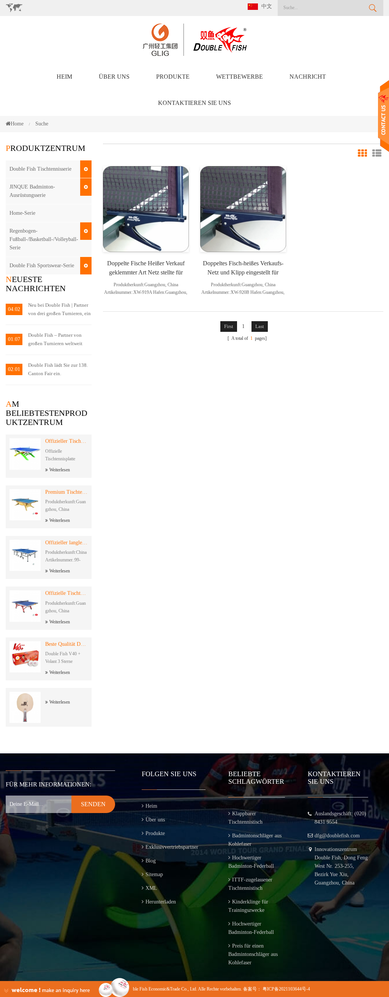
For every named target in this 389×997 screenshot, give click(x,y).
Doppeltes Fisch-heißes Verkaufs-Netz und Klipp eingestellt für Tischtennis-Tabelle (243, 268)
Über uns (114, 76)
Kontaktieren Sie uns (194, 103)
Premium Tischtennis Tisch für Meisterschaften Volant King (66, 492)
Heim (64, 76)
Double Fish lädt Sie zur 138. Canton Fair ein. (58, 369)
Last (259, 326)
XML (151, 888)
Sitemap (154, 874)
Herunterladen (160, 902)
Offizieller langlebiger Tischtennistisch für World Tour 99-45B (66, 542)
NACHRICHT (307, 76)
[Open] (383, 116)
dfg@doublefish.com (337, 835)
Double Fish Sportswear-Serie (41, 265)
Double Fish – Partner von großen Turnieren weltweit (55, 339)
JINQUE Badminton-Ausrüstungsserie (32, 191)
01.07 (14, 339)
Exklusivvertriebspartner (171, 847)
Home (17, 124)
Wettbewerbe (239, 76)
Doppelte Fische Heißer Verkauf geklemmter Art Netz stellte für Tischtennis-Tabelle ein (146, 268)
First (228, 326)
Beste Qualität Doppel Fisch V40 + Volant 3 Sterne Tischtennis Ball (66, 644)
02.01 (14, 369)
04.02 (14, 309)
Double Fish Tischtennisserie (40, 169)
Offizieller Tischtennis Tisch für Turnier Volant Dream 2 (66, 441)
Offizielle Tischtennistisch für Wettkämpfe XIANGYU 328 (66, 593)
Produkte (173, 76)
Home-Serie (22, 213)
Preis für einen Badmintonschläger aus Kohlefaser (253, 954)
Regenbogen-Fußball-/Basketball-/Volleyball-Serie (43, 239)
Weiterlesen (59, 469)
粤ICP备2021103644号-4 (286, 989)
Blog (150, 861)
